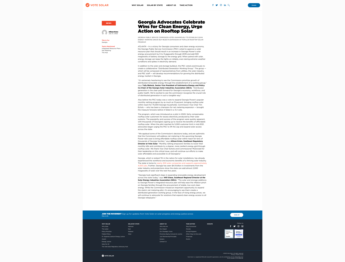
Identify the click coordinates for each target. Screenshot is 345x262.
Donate (254, 5)
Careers (162, 239)
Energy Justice (106, 241)
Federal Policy (106, 234)
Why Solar (137, 5)
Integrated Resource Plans (111, 48)
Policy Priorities (107, 231)
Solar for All (105, 244)
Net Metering (106, 50)
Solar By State (155, 5)
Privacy (233, 254)
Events (188, 239)
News (108, 23)
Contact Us (163, 241)
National (130, 226)
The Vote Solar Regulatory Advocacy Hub (115, 246)
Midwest (130, 231)
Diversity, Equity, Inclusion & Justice (171, 234)
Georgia (104, 42)
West (129, 234)
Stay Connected (191, 226)
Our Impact (163, 229)
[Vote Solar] (97, 7)
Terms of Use (239, 254)
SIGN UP (236, 215)
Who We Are (164, 226)
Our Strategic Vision (166, 231)
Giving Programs (191, 231)
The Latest (105, 229)
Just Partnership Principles (168, 236)
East (129, 229)
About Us (171, 5)
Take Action (186, 5)
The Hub (105, 52)
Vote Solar (108, 256)
